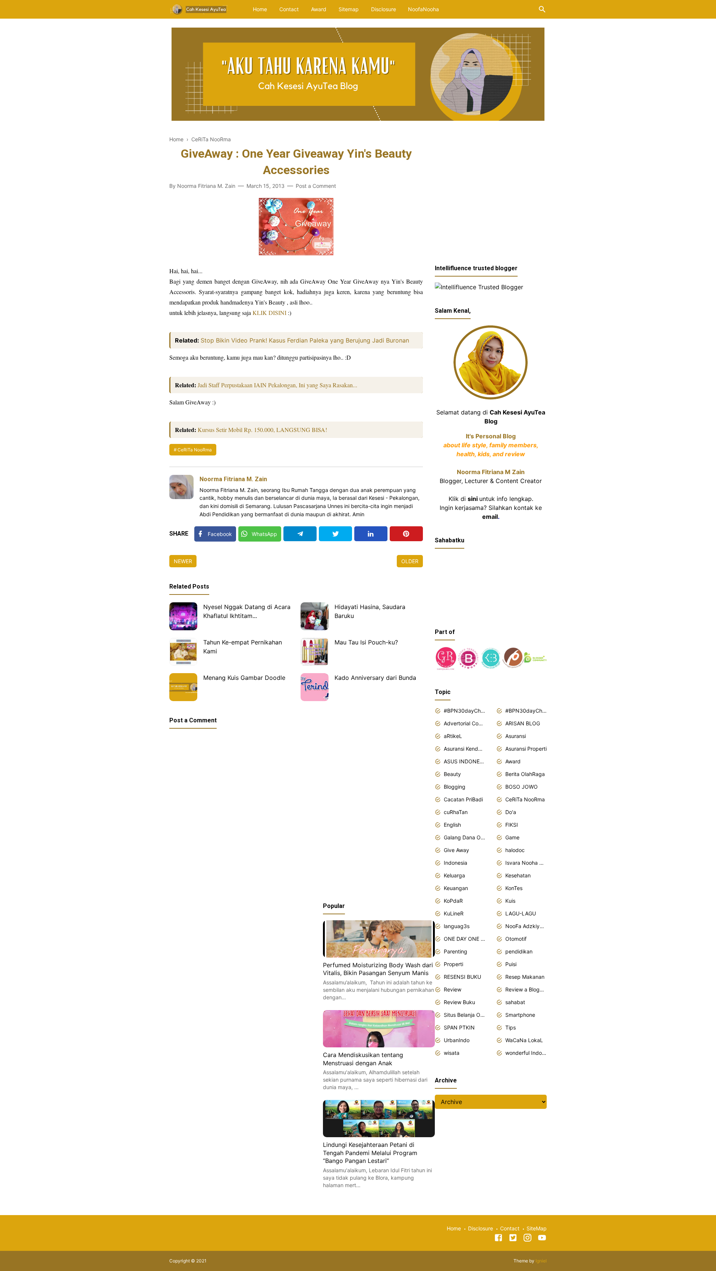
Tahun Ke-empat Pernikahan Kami (242, 646)
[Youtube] (542, 1239)
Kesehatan (518, 875)
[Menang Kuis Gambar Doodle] (183, 687)
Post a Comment (316, 186)
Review (452, 989)
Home (260, 9)
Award (318, 9)
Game (512, 837)
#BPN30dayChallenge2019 (526, 710)
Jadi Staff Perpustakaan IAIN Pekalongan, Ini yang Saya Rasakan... (277, 385)
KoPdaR (453, 901)
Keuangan (456, 888)
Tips (510, 1027)
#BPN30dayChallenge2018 (464, 710)
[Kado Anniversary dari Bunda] (315, 687)
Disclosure (383, 9)
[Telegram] (300, 533)
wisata (451, 1053)
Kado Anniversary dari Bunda (375, 677)
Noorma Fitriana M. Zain (233, 479)
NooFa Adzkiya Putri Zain (526, 926)
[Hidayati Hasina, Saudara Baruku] (315, 616)
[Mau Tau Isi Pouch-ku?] (315, 652)
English (452, 824)
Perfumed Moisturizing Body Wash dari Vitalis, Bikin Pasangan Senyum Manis (378, 969)
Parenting (455, 951)
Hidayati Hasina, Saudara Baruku (370, 611)
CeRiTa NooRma (195, 449)
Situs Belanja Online (464, 1015)
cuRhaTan (456, 812)
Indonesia (455, 863)
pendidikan (519, 951)
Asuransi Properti (526, 748)
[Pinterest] (406, 533)
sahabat (515, 1002)
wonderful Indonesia (526, 1053)
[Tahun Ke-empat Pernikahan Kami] (183, 652)
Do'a (510, 812)
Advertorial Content (464, 723)
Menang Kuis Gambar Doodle (244, 677)
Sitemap (349, 9)
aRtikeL (453, 736)
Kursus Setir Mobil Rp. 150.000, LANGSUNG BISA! (262, 429)
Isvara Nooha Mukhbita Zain (526, 863)
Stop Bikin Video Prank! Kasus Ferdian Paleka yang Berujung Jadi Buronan (305, 340)
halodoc (515, 850)
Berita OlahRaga (525, 774)
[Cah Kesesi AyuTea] (199, 8)
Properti (453, 964)
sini (473, 498)
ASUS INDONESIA (464, 761)
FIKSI (511, 824)
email (490, 516)
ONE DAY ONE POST (464, 939)
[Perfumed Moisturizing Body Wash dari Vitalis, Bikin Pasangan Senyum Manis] (379, 955)
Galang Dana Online (464, 837)
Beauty (452, 774)
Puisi (510, 964)
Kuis (510, 901)
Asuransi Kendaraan (464, 748)
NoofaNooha (423, 9)
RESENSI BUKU (462, 977)
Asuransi (515, 736)
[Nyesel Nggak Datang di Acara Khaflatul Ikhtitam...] (183, 616)
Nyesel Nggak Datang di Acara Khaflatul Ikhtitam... (247, 611)
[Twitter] (335, 533)
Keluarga (454, 875)
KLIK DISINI (269, 312)
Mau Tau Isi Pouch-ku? (366, 642)
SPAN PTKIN (459, 1027)
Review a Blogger (526, 989)
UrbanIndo (457, 1040)
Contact (289, 9)
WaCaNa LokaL (524, 1040)
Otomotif (516, 939)
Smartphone (520, 1015)
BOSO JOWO (521, 786)
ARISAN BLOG (522, 723)
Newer (183, 561)
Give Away (456, 850)
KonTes (513, 888)
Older (409, 561)
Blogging (454, 786)
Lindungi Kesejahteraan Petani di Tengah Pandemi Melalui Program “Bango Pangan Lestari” (370, 1152)
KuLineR (454, 913)
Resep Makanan (524, 977)
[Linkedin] (370, 533)
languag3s (457, 926)
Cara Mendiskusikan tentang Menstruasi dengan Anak (363, 1059)
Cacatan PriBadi (463, 799)
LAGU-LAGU (520, 913)
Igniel (541, 1261)
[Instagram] (527, 1239)
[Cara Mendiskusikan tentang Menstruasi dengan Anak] (379, 1045)
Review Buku (459, 1002)
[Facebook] (498, 1239)
